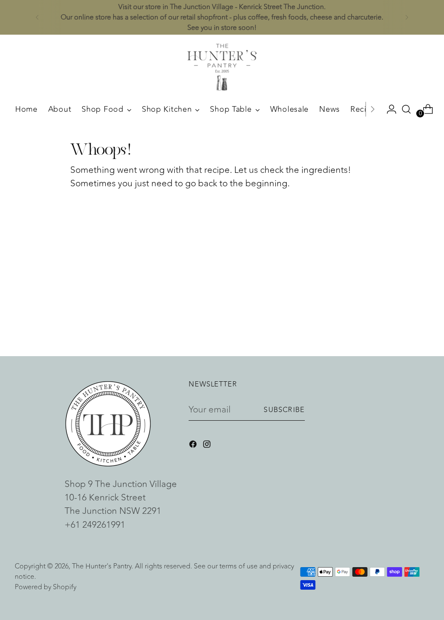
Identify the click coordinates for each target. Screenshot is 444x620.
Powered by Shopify (45, 587)
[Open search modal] (406, 109)
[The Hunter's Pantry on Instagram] (207, 445)
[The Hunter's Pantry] (222, 67)
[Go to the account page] (388, 109)
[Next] (406, 17)
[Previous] (37, 17)
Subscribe (284, 410)
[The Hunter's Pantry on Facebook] (194, 445)
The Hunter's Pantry (101, 566)
